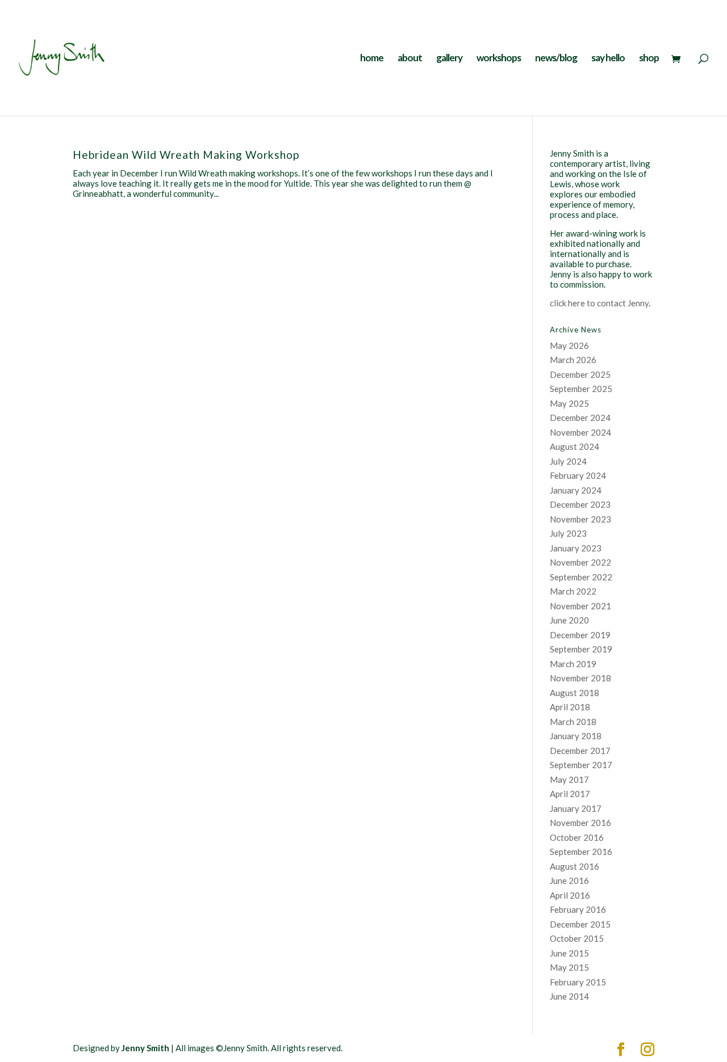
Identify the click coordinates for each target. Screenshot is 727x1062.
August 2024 (574, 446)
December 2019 (580, 635)
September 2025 (581, 389)
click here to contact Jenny (599, 303)
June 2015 (569, 953)
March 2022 (573, 591)
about (410, 59)
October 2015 (577, 938)
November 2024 (580, 432)
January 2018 (575, 736)
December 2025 (580, 374)
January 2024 (575, 490)
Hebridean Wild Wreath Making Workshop (186, 154)
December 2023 (580, 504)
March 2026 (573, 360)
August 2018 (574, 693)
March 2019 (573, 664)
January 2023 (575, 548)
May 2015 (569, 967)
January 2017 (575, 808)
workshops (499, 59)
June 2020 (569, 620)
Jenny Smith (145, 1048)
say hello (608, 59)
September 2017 (581, 765)
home (371, 59)
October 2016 (577, 837)
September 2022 (581, 577)
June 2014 (569, 996)
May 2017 (569, 779)
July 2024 (568, 461)
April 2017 (570, 794)
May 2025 (569, 403)
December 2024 (580, 417)
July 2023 (568, 533)
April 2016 (570, 895)
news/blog (556, 59)
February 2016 (578, 909)
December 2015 (580, 924)
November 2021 (580, 606)
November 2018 (580, 678)
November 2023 (580, 519)
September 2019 (581, 649)
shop (649, 59)
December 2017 (580, 750)
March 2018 (573, 722)
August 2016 (574, 866)
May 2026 (569, 345)
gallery (449, 59)
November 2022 (580, 562)
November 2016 (580, 822)
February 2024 (578, 475)
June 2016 (569, 880)
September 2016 (581, 851)
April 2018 (570, 707)
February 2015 (578, 982)
